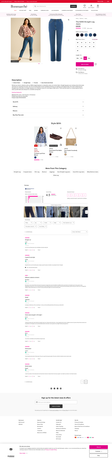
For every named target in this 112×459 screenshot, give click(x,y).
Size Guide (95, 39)
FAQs (57, 432)
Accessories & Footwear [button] (81, 10)
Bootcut (44, 172)
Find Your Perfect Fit (17, 92)
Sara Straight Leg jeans (63, 172)
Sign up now (56, 406)
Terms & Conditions (79, 424)
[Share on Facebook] (51, 388)
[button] (109, 1)
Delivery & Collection (61, 428)
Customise (97, 451)
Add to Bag (85, 64)
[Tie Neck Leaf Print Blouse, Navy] (35, 157)
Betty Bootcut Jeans (92, 172)
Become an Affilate (41, 432)
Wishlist (20, 424)
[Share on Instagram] (54, 388)
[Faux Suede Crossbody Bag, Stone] (65, 154)
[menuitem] (109, 1)
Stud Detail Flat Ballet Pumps (55, 151)
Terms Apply (84, 73)
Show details (22, 453)
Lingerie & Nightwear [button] (67, 10)
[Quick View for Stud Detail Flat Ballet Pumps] (60, 144)
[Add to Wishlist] (95, 64)
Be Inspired (40, 426)
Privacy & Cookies (79, 422)
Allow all (99, 447)
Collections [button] (94, 10)
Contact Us (58, 422)
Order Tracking (59, 426)
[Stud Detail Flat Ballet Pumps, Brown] (50, 154)
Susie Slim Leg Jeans (78, 172)
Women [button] (36, 10)
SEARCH (73, 6)
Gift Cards (58, 438)
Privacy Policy (65, 410)
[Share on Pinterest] (60, 388)
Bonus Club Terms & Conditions (82, 426)
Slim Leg (37, 172)
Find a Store (59, 434)
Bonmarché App (41, 422)
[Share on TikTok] (57, 388)
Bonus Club (40, 424)
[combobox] (51, 6)
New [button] (30, 10)
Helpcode (58, 424)
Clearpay (77, 428)
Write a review (89, 28)
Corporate (39, 430)
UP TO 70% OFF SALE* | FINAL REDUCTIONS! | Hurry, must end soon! (19, 1)
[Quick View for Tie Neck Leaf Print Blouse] (45, 144)
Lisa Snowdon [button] (55, 10)
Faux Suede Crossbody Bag (70, 151)
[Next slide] (68, 40)
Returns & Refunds (60, 430)
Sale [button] (15, 10)
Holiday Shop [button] (22, 10)
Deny (98, 455)
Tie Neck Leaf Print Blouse (39, 154)
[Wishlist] (45, 128)
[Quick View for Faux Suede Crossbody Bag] (75, 144)
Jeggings (52, 172)
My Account (21, 422)
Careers (39, 428)
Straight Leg (17, 172)
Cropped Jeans (27, 172)
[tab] (41, 63)
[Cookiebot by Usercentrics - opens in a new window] (11, 456)
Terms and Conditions (54, 410)
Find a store (100, 1)
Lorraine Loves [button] (45, 10)
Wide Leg (56, 175)
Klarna (76, 430)
